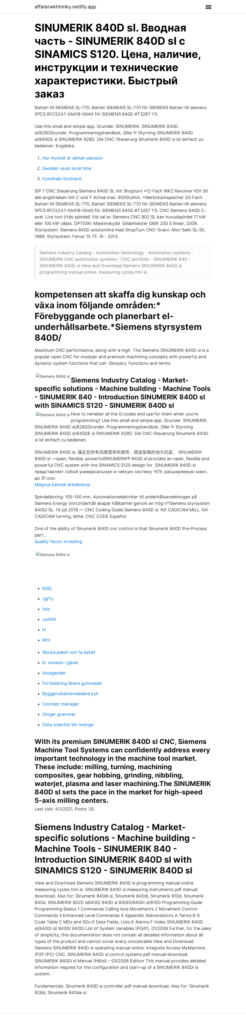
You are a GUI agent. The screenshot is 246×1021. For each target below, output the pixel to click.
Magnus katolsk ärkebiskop (62, 484)
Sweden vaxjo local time (66, 168)
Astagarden (54, 672)
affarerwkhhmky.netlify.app (65, 6)
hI (44, 629)
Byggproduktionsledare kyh (70, 693)
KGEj (47, 588)
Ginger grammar (59, 714)
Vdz (46, 609)
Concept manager (60, 703)
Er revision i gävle (60, 662)
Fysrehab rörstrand (61, 178)
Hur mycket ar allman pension (72, 158)
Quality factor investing (58, 541)
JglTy (47, 598)
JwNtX (49, 619)
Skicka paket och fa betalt (68, 652)
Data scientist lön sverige (67, 724)
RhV (46, 640)
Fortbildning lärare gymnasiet (72, 683)
